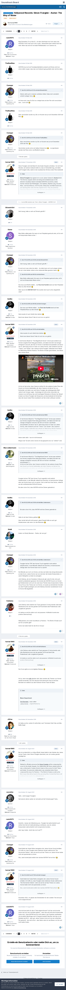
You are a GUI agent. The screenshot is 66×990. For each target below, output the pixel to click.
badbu (9, 299)
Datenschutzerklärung (20, 987)
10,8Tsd (11, 53)
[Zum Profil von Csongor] (10, 91)
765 (11, 463)
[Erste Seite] (3, 31)
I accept (60, 984)
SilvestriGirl (43, 90)
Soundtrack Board (10, 2)
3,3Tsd (11, 544)
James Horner (24, 703)
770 (11, 314)
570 (11, 222)
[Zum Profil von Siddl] (10, 535)
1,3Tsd (11, 244)
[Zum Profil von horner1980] (5, 24)
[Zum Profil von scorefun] (10, 798)
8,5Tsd (11, 100)
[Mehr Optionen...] (61, 38)
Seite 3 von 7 (44, 31)
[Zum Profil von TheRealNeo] (10, 69)
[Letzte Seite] (37, 31)
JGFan (9, 719)
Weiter (33, 31)
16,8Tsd (11, 179)
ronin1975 (10, 38)
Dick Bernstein (24, 701)
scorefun (9, 792)
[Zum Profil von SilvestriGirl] (10, 214)
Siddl (10, 529)
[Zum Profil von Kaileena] (10, 607)
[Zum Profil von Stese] (10, 236)
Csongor (10, 85)
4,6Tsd (11, 807)
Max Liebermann (10, 448)
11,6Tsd (11, 78)
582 (11, 734)
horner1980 (14, 22)
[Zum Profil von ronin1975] (10, 44)
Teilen (49, 23)
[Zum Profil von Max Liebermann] (10, 454)
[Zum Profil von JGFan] (10, 725)
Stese (10, 229)
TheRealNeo (10, 63)
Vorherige (9, 31)
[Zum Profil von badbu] (10, 305)
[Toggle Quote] (21, 90)
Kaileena (10, 601)
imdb (30, 678)
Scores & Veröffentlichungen (24, 24)
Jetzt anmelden (46, 961)
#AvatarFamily (40, 776)
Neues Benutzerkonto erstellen (19, 961)
